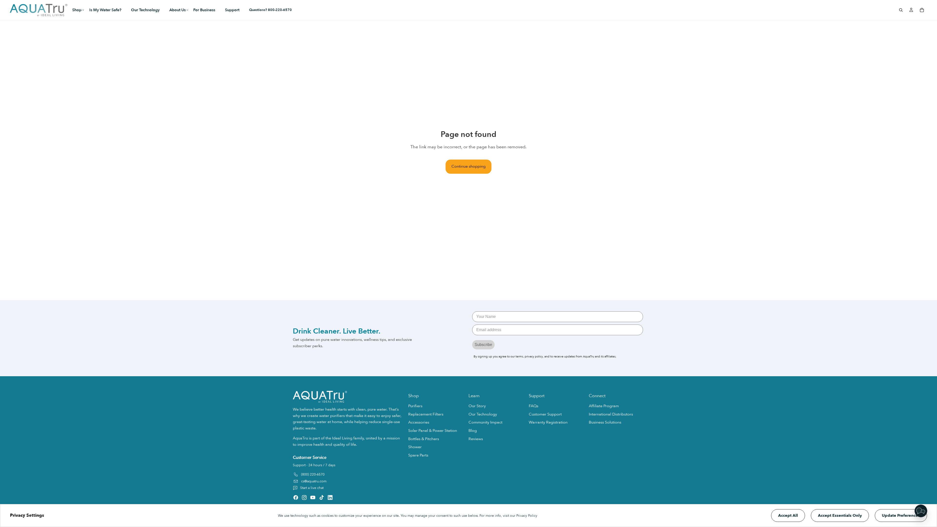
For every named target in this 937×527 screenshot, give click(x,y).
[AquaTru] (38, 10)
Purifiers (415, 406)
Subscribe (483, 345)
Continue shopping (468, 166)
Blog (472, 430)
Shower (415, 447)
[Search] (901, 10)
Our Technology (482, 414)
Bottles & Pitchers (423, 439)
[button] (75, 10)
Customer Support (545, 414)
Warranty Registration (548, 422)
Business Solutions (605, 422)
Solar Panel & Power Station (432, 430)
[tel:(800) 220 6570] (348, 473)
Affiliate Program (604, 406)
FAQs (533, 406)
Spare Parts (418, 455)
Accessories (418, 422)
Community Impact (485, 422)
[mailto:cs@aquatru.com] (348, 481)
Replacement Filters (425, 414)
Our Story (477, 406)
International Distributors (611, 414)
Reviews (475, 439)
